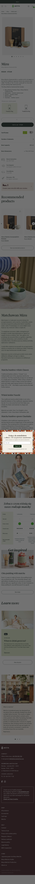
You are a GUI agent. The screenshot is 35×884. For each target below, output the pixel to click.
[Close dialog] (34, 431)
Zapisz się (17, 446)
